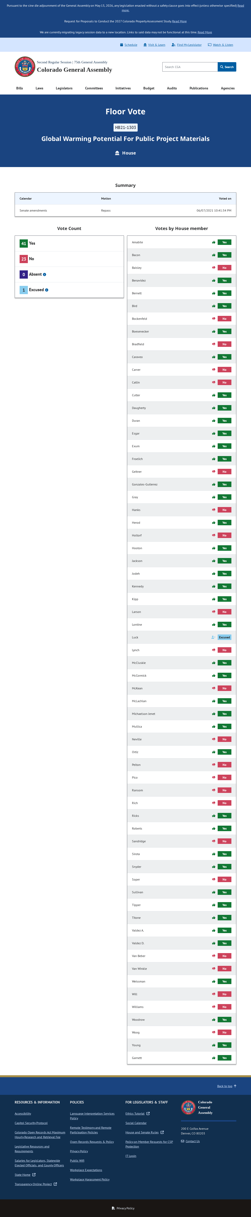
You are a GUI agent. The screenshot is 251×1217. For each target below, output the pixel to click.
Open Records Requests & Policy (92, 1142)
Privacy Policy (79, 1151)
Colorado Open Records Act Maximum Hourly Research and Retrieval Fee (40, 1134)
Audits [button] (172, 88)
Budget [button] (148, 88)
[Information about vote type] (44, 274)
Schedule (131, 45)
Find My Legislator (189, 45)
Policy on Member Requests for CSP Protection (149, 1144)
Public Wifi (77, 1160)
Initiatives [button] (123, 88)
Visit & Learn (156, 45)
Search (229, 67)
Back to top (224, 1086)
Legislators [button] (64, 88)
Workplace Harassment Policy (89, 1179)
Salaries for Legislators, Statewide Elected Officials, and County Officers (39, 1163)
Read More (179, 21)
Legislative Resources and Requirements (32, 1148)
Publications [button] (199, 88)
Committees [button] (94, 88)
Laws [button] (39, 88)
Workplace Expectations (86, 1170)
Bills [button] (19, 88)
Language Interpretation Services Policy (92, 1116)
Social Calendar (136, 1123)
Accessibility (23, 1113)
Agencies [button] (228, 88)
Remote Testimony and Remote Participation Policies (90, 1130)
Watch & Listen (223, 45)
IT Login (131, 1156)
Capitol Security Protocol (31, 1123)
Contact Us (193, 1141)
